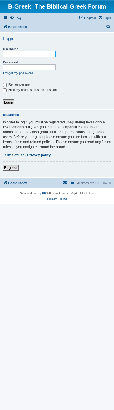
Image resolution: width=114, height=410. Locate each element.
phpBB (41, 193)
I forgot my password (18, 73)
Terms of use (14, 155)
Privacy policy (39, 155)
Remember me (19, 84)
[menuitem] (15, 17)
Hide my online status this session (32, 90)
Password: (11, 62)
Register (11, 168)
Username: (11, 49)
